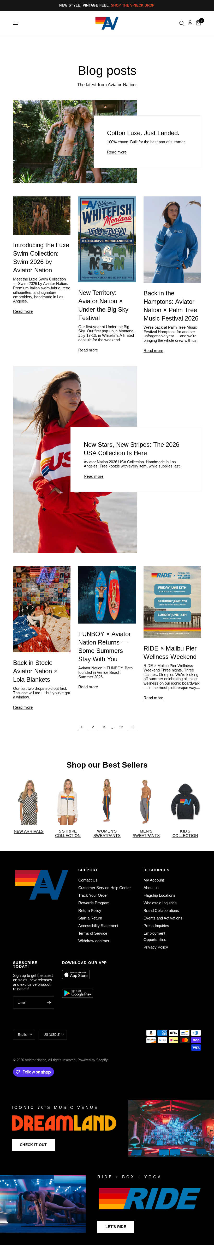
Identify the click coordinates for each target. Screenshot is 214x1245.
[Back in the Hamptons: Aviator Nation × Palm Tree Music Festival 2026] (172, 239)
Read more (117, 152)
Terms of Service (92, 933)
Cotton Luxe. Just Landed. (143, 133)
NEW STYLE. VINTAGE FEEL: (107, 5)
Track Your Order (93, 895)
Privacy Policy (156, 947)
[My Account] (190, 23)
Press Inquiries (156, 925)
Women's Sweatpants (107, 833)
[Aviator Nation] (107, 1128)
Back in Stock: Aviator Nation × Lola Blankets (35, 671)
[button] (33, 1145)
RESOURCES (157, 870)
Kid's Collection (185, 833)
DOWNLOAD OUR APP (84, 963)
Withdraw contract (93, 941)
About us (151, 887)
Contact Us (88, 880)
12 (121, 727)
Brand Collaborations (161, 910)
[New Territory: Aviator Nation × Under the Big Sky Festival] (107, 239)
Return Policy (89, 910)
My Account (154, 880)
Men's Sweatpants (146, 833)
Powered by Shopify (93, 1060)
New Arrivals (29, 831)
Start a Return (90, 918)
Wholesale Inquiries (160, 903)
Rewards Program (94, 903)
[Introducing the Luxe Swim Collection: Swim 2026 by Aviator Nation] (41, 215)
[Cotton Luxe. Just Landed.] (75, 141)
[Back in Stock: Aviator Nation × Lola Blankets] (41, 609)
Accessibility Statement (98, 925)
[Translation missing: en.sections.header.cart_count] (197, 23)
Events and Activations (163, 918)
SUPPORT (88, 870)
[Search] (181, 23)
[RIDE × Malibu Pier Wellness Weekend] (172, 602)
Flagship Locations (159, 895)
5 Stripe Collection (68, 833)
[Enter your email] (49, 1002)
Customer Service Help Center (104, 887)
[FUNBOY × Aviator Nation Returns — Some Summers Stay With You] (107, 595)
